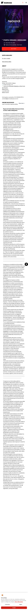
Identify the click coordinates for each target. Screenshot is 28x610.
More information (19, 601)
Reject (20, 604)
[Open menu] (26, 2)
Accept (14, 607)
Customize (7, 604)
